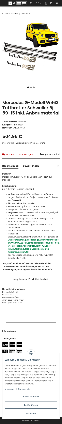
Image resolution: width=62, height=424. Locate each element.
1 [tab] (28, 87)
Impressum (10, 389)
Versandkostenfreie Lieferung (30, 142)
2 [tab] (31, 87)
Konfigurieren (31, 405)
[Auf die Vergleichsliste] (46, 28)
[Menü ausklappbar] (3, 2)
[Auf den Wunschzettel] (53, 28)
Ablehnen (31, 413)
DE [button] (37, 3)
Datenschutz (24, 389)
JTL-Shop (36, 420)
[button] (31, 3)
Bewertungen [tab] (31, 166)
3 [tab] (34, 87)
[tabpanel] (31, 52)
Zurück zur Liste (11, 14)
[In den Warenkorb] (4, 21)
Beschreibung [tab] (10, 166)
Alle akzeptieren (31, 396)
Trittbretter (17, 125)
